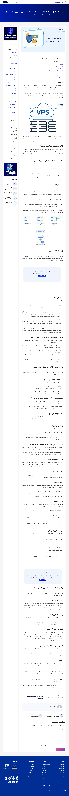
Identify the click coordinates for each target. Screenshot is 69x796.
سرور (47, 638)
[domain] (10, 169)
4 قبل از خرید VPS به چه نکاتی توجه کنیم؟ (56, 70)
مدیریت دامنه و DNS (15, 155)
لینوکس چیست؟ (14, 60)
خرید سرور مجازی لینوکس (45, 783)
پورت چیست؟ (14, 55)
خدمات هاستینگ (46, 14)
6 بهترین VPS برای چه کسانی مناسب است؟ (56, 75)
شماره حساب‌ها (31, 766)
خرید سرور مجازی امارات (46, 770)
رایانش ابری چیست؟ (13, 101)
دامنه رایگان (15, 77)
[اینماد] (14, 766)
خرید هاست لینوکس (62, 764)
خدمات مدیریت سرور (46, 764)
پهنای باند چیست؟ (13, 58)
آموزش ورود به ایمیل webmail (11, 85)
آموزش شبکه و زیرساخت (15, 124)
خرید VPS (61, 188)
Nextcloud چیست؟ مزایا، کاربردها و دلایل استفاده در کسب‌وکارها (8, 194)
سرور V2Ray (14, 112)
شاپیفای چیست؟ (14, 63)
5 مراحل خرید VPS (60, 73)
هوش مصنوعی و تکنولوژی (14, 158)
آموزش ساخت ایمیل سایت (12, 82)
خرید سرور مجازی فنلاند (46, 774)
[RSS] (13, 782)
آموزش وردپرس (15, 127)
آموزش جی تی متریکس (12, 107)
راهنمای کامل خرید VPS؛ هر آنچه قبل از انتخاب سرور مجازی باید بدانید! (30, 14)
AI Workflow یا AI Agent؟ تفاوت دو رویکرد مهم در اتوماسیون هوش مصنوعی (8, 199)
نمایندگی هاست (63, 774)
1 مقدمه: (61, 64)
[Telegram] (6, 778)
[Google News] (9, 782)
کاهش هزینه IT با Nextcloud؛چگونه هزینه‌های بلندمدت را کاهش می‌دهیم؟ (53, 715)
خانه (50, 14)
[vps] (10, 33)
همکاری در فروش (31, 774)
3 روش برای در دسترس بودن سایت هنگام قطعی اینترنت (8, 204)
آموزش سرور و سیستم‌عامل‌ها (14, 120)
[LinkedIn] (17, 782)
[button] (65, 2)
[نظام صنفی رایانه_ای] (7, 766)
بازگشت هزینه (31, 768)
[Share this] (61, 697)
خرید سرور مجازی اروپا (46, 772)
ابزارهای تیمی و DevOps (15, 131)
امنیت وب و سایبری (15, 138)
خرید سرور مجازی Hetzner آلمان (44, 781)
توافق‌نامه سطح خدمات (30, 776)
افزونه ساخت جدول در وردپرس (11, 74)
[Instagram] (9, 778)
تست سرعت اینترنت (13, 104)
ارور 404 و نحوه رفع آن (13, 71)
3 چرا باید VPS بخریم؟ (59, 68)
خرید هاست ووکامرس (62, 770)
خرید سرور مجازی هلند (46, 776)
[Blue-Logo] (59, 2)
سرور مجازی (56, 149)
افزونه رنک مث (14, 52)
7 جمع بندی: (61, 77)
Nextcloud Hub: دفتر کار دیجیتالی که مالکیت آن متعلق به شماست (8, 189)
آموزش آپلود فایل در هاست (12, 99)
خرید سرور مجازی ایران (46, 766)
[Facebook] (17, 778)
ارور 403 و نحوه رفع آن (13, 69)
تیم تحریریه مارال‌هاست (51, 707)
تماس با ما (32, 764)
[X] (13, 778)
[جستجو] (16, 2)
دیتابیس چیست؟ (14, 90)
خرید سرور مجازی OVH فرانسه (45, 778)
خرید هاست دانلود (63, 772)
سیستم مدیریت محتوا (15, 148)
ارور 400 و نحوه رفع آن (13, 66)
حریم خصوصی (31, 770)
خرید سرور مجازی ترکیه (46, 768)
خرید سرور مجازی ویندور (46, 785)
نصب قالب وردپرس (13, 80)
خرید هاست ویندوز (63, 766)
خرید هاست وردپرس (62, 768)
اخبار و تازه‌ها (15, 134)
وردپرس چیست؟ (14, 88)
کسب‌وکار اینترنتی (52, 59)
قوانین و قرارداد (31, 772)
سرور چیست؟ (14, 93)
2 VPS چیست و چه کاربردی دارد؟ (57, 66)
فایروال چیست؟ (14, 96)
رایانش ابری (15, 144)
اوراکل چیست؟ (14, 110)
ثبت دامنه (64, 776)
